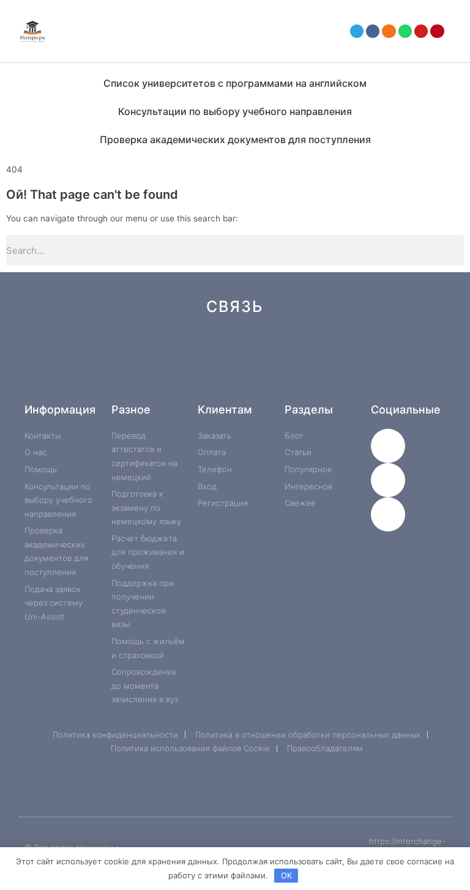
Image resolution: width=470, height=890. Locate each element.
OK (286, 875)
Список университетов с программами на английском (235, 83)
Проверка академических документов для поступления (235, 139)
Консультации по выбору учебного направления (235, 111)
